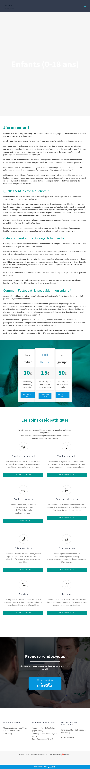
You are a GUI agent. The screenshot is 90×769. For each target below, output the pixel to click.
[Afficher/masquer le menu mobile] (85, 6)
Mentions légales (55, 755)
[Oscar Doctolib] (45, 678)
